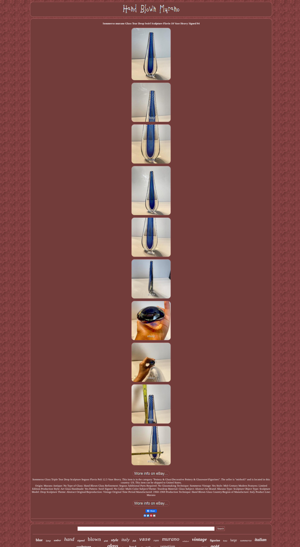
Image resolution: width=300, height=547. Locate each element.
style (114, 540)
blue (39, 540)
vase (144, 539)
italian (261, 539)
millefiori (185, 541)
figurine (215, 540)
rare (156, 540)
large (233, 540)
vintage (199, 539)
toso (225, 540)
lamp (48, 540)
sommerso (246, 540)
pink (106, 541)
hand (69, 539)
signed (81, 540)
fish (134, 541)
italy (125, 539)
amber (57, 540)
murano (170, 539)
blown (94, 539)
